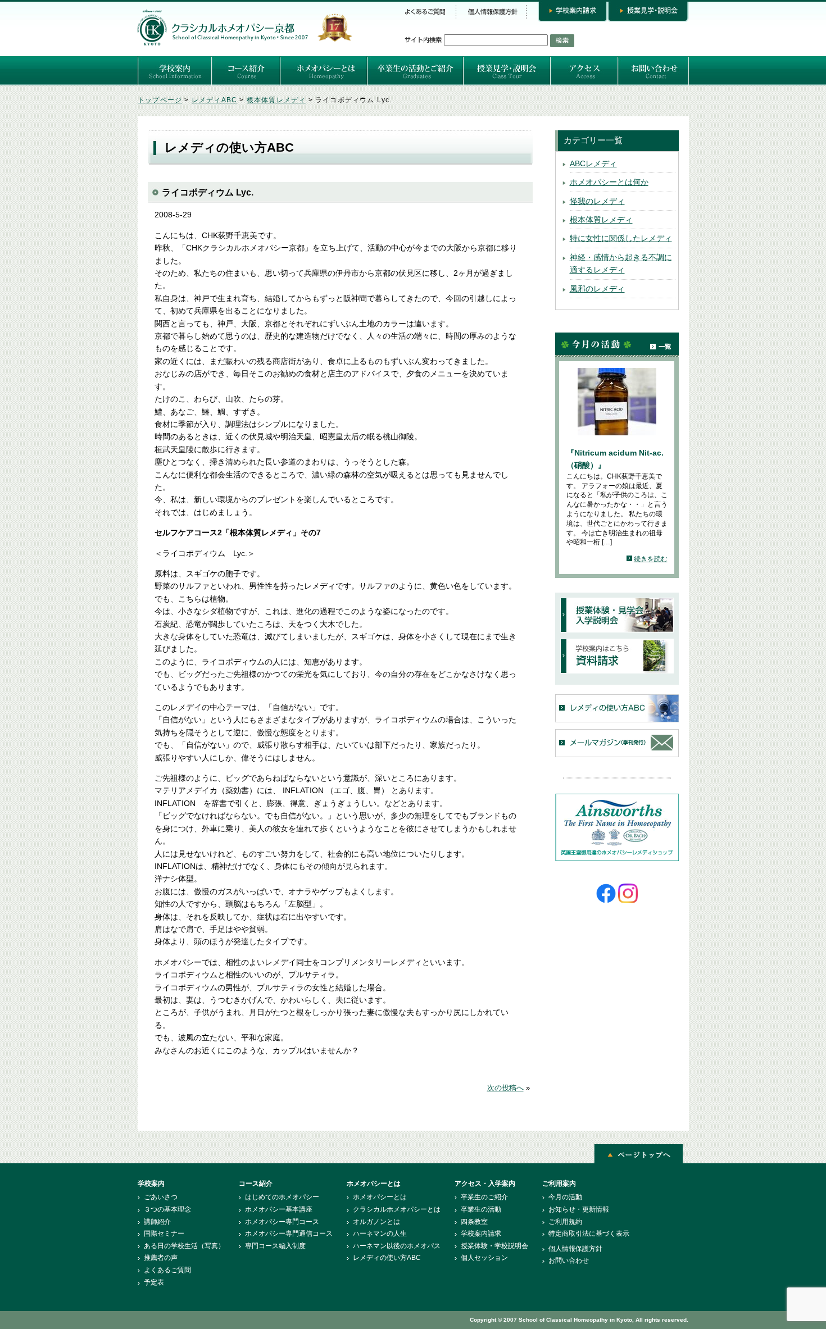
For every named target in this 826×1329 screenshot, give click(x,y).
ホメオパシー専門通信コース (289, 1233)
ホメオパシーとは (380, 1197)
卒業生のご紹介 (484, 1197)
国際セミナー (164, 1233)
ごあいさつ (161, 1197)
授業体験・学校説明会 (494, 1246)
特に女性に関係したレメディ (621, 238)
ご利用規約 (565, 1222)
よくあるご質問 (167, 1270)
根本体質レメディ (601, 219)
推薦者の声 (161, 1258)
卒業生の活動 (481, 1209)
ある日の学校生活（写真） (184, 1246)
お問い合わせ (568, 1260)
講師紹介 (157, 1222)
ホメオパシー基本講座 (278, 1209)
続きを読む (651, 559)
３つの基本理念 (167, 1209)
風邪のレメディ (597, 288)
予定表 (154, 1282)
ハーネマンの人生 (380, 1233)
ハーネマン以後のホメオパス (397, 1246)
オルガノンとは (376, 1222)
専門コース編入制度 (275, 1246)
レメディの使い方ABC (387, 1258)
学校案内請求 (481, 1233)
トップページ (160, 100)
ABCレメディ (593, 163)
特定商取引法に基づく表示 (588, 1233)
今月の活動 (565, 1197)
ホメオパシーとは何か (609, 181)
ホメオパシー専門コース (282, 1222)
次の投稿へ (505, 1088)
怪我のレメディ (597, 201)
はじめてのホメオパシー (282, 1197)
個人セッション (484, 1258)
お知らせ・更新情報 (578, 1209)
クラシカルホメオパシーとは (397, 1209)
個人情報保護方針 (575, 1249)
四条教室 (474, 1222)
